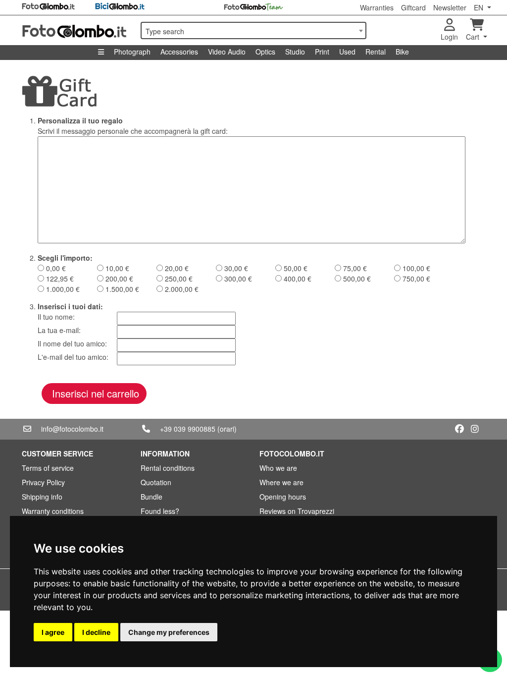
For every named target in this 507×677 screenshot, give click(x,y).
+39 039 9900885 (187, 429)
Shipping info (42, 497)
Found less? (160, 511)
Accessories (179, 51)
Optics (265, 51)
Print (322, 51)
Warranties (377, 7)
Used (347, 51)
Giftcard (413, 7)
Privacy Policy (43, 482)
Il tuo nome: (56, 317)
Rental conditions (168, 468)
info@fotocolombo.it (72, 429)
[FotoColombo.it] (75, 30)
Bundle (151, 497)
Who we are (278, 468)
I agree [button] (53, 632)
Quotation (156, 482)
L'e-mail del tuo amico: (73, 357)
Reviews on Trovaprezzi (296, 511)
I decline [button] (96, 632)
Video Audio (227, 51)
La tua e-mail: (59, 330)
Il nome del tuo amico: (72, 343)
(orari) (227, 429)
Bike (402, 51)
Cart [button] (473, 37)
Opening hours (282, 497)
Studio (295, 51)
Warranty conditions (53, 511)
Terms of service (48, 468)
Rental (375, 51)
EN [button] (479, 7)
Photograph (132, 51)
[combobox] (253, 30)
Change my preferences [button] (168, 632)
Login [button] (449, 37)
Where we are (281, 482)
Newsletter (449, 7)
